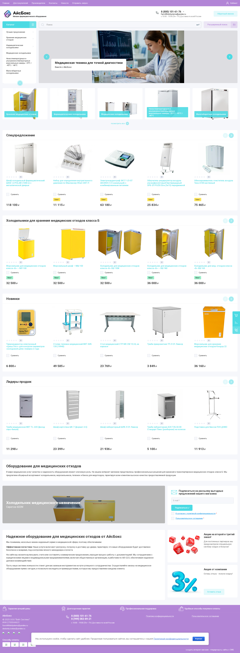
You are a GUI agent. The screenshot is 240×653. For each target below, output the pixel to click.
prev (47, 57)
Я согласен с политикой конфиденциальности (196, 513)
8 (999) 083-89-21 (81, 618)
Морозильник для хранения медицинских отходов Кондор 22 (210, 345)
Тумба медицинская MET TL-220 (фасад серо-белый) (25, 428)
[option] (26, 174)
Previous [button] (225, 135)
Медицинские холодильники (18, 53)
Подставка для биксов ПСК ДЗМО (210, 427)
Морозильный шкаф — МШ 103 (68, 266)
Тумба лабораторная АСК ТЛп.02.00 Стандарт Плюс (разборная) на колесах (166, 428)
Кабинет (234, 3)
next (229, 57)
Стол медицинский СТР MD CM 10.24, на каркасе (119, 345)
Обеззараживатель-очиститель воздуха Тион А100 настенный (213, 181)
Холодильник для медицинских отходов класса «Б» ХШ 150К (119, 267)
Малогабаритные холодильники (13, 72)
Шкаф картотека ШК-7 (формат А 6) (70, 427)
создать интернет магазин (197, 650)
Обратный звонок (225, 14)
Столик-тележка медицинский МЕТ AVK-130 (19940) (72, 345)
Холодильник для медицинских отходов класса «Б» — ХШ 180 (166, 267)
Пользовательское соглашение (189, 518)
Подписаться (181, 508)
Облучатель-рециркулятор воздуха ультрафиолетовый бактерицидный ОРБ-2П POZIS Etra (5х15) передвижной (166, 183)
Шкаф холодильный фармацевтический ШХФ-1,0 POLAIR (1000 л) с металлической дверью (25, 183)
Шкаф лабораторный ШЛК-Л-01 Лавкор (119, 427)
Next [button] (231, 135)
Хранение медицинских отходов (16, 38)
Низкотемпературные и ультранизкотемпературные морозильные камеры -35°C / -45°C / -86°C (19, 61)
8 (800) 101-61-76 (171, 11)
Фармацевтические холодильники (14, 46)
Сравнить (15, 194)
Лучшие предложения (15, 32)
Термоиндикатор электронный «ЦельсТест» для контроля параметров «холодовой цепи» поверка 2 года (25, 346)
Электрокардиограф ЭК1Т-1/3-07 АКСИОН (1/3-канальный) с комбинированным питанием (116, 183)
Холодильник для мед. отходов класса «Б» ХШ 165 (213, 267)
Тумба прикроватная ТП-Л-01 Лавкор (165, 344)
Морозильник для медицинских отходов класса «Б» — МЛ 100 (26, 267)
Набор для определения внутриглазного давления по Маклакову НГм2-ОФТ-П (72, 181)
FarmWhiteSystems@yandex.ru (173, 14)
